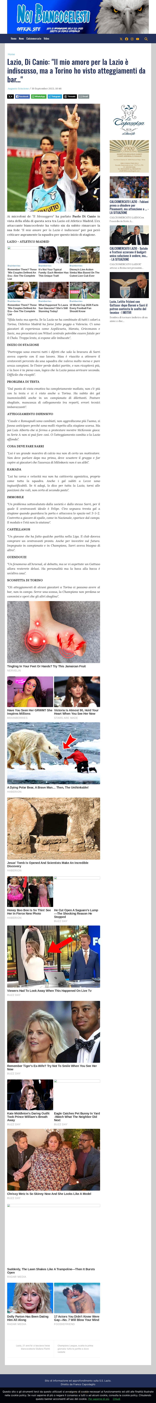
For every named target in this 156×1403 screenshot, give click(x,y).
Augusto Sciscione (18, 88)
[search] (146, 38)
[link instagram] (132, 38)
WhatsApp (40, 96)
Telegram (55, 96)
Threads (71, 96)
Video (46, 38)
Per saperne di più (98, 1398)
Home (13, 38)
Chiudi (116, 1398)
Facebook (23, 96)
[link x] (121, 38)
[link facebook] (126, 38)
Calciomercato (33, 38)
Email (85, 96)
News (21, 38)
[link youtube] (137, 38)
